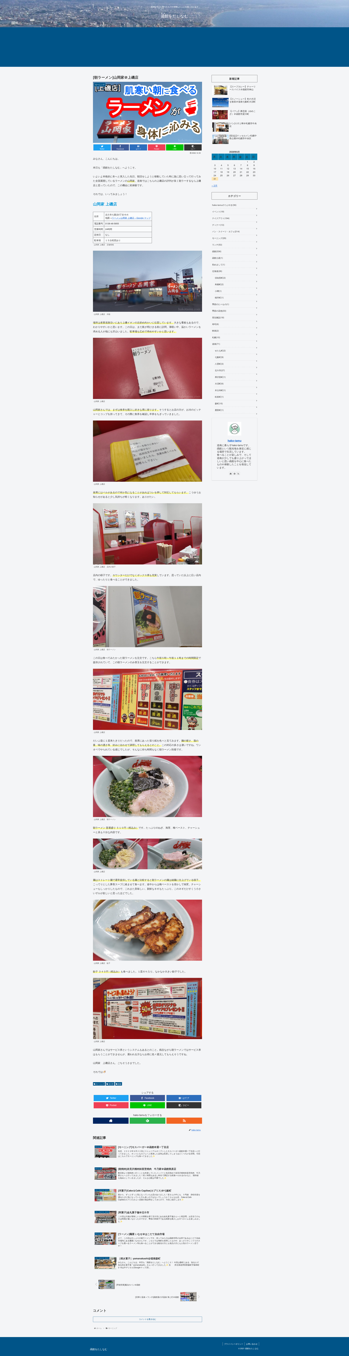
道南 (119, 1084)
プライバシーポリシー (233, 1344)
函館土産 (217, 257)
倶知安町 (220, 277)
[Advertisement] (174, 48)
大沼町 (219, 383)
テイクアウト (220, 218)
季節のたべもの (220, 304)
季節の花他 (218, 310)
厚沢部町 (220, 376)
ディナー (217, 224)
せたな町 (220, 350)
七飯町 (219, 356)
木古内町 (220, 390)
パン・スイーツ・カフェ (225, 231)
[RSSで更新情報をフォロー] (184, 1121)
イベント (217, 211)
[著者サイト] (111, 1121)
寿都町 (219, 284)
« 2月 (214, 185)
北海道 (216, 270)
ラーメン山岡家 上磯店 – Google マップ (131, 217)
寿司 (215, 324)
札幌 (215, 337)
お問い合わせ (252, 1344)
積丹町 (219, 297)
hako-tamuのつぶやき (224, 204)
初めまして (218, 264)
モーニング (100, 1084)
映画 (215, 330)
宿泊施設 (217, 317)
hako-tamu (234, 440)
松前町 (219, 396)
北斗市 (111, 1084)
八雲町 (219, 363)
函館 (216, 251)
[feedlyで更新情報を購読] (147, 1121)
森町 (218, 403)
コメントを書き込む (147, 1319)
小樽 (218, 290)
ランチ (216, 244)
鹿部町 (219, 409)
